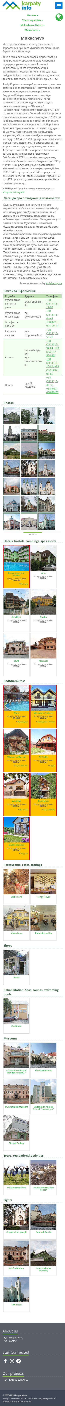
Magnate (43, 660)
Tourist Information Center (43, 1188)
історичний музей (13, 192)
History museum (43, 1070)
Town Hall (16, 1304)
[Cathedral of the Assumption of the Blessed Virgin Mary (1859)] (12, 432)
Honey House (43, 896)
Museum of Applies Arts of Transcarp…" (43, 1107)
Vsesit (17, 977)
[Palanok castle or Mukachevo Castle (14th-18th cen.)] (47, 432)
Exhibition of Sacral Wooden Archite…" (16, 1071)
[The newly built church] (29, 503)
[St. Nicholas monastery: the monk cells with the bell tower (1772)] (12, 414)
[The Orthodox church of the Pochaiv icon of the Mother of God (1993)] (29, 485)
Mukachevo (16, 933)
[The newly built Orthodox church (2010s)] (47, 485)
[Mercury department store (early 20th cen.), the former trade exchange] (12, 521)
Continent (16, 1026)
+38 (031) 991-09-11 (52, 323)
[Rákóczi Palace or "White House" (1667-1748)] (29, 432)
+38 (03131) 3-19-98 (52, 303)
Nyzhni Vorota (22, 765)
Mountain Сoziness (43, 713)
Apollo (43, 616)
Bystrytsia (43, 800)
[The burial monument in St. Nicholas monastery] (47, 414)
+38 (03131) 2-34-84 (52, 344)
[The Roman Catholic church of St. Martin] (12, 485)
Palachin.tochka (43, 933)
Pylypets (24, 853)
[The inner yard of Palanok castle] (47, 450)
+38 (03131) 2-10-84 (52, 362)
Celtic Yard (16, 896)
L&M (16, 660)
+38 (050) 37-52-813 (52, 351)
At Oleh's (43, 757)
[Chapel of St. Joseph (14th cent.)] (29, 468)
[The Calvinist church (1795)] (47, 468)
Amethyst (16, 616)
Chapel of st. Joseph (16, 1231)
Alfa (43, 572)
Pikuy (16, 713)
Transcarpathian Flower (16, 574)
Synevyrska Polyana (46, 721)
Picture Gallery (16, 1143)
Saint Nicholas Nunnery (43, 1269)
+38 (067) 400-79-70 (52, 390)
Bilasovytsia (23, 721)
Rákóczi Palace (16, 1268)
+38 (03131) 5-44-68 (52, 314)
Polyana (24, 584)
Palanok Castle (43, 1231)
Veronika (16, 800)
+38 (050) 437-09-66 (52, 370)
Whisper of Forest (16, 757)
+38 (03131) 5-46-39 (52, 381)
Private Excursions (16, 1187)
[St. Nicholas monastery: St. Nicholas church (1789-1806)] (29, 414)
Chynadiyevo (49, 809)
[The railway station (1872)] (29, 521)
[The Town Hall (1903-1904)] (47, 521)
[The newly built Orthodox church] (12, 503)
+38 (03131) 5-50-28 (52, 333)
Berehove (24, 809)
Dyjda (52, 765)
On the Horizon (16, 844)
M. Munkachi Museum (16, 1106)
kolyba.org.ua (54, 283)
